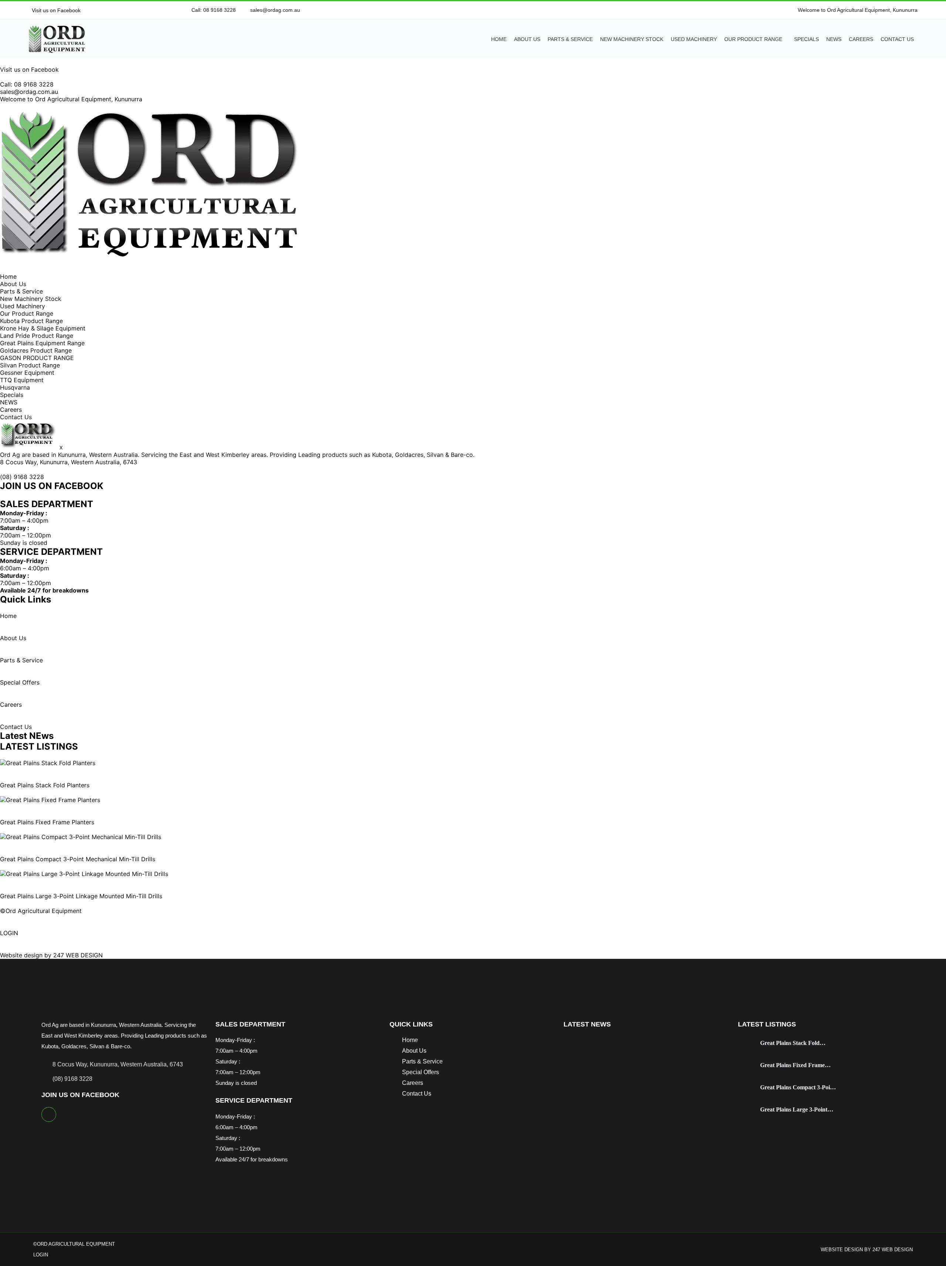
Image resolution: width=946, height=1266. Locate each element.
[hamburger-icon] (2, 269)
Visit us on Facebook (55, 10)
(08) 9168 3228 (22, 477)
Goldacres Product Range (36, 350)
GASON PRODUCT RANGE (37, 358)
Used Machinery (694, 39)
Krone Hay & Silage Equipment (42, 328)
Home (499, 39)
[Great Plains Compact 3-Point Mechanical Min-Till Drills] (80, 837)
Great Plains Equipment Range (42, 343)
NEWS (833, 39)
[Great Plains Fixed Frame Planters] (50, 800)
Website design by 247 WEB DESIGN (51, 955)
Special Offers (20, 682)
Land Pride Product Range (36, 335)
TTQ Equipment (22, 380)
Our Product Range (753, 39)
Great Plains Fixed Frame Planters (47, 822)
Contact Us (897, 39)
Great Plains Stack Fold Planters (44, 785)
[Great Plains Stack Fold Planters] (47, 763)
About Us (527, 39)
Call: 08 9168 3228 (27, 84)
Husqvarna (15, 387)
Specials (806, 39)
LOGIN (9, 933)
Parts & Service (570, 39)
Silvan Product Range (30, 365)
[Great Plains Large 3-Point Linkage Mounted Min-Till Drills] (84, 874)
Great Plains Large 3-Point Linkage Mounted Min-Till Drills (81, 896)
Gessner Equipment (27, 372)
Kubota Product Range (31, 321)
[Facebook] (48, 1114)
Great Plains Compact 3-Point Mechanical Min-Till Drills (77, 859)
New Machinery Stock (631, 39)
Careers (861, 39)
